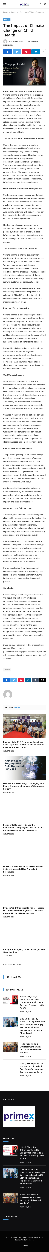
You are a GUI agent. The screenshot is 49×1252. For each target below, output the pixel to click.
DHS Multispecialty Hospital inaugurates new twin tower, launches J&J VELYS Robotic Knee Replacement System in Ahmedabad (32, 1025)
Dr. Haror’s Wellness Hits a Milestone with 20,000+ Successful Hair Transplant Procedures (23, 869)
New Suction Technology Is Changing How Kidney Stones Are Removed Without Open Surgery (23, 786)
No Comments (33, 41)
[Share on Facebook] (7, 51)
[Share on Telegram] (35, 51)
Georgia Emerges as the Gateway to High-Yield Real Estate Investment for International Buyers (32, 1067)
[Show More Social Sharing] (43, 51)
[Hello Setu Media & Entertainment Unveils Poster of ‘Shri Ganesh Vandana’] (10, 1047)
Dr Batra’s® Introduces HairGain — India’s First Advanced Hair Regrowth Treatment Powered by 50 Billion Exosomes (23, 910)
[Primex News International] (24, 4)
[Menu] (4, 4)
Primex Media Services (24, 1240)
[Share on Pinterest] (26, 51)
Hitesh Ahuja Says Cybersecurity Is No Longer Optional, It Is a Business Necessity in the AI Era (32, 1002)
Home (26, 1245)
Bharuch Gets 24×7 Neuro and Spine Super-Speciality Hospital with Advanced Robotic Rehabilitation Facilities (24, 745)
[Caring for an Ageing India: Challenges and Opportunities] (24, 934)
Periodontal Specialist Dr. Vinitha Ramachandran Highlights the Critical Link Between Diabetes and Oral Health (23, 827)
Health (6, 19)
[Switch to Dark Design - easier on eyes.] (40, 4)
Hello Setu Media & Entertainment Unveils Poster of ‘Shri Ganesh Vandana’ (30, 1048)
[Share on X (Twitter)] (17, 51)
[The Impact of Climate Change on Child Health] (24, 71)
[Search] (45, 4)
